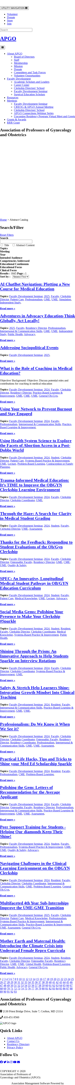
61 (50, 985)
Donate (11, 17)
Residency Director (36, 328)
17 (44, 979)
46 (71, 982)
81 (46, 988)
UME (54, 299)
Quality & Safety (17, 565)
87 (67, 988)
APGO (8, 38)
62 (53, 985)
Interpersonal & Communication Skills (21, 331)
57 (36, 985)
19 (51, 979)
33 (25, 982)
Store (10, 20)
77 (32, 988)
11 (23, 979)
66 (67, 985)
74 (22, 988)
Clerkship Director (10, 528)
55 (29, 985)
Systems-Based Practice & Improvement (47, 460)
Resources (12, 97)
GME (47, 299)
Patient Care (17, 299)
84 (57, 988)
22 (62, 979)
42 (57, 982)
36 (36, 982)
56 (32, 985)
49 (8, 985)
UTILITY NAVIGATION (13, 8)
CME (27, 395)
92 (11, 991)
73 (18, 988)
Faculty (55, 296)
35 (32, 982)
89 (1, 991)
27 (4, 982)
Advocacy (29, 334)
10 (20, 979)
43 (60, 982)
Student (55, 457)
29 (11, 982)
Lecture (12, 463)
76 (29, 988)
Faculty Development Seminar (30, 91)
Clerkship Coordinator (22, 500)
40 (50, 982)
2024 (47, 389)
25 (72, 979)
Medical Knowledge (26, 598)
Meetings (12, 100)
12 (27, 979)
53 (22, 985)
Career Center (21, 85)
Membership (21, 63)
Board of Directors (24, 56)
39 (46, 982)
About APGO (14, 53)
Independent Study (10, 302)
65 (64, 985)
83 (53, 988)
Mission (18, 66)
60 (46, 985)
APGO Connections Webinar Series (34, 113)
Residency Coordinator (23, 742)
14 (34, 979)
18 (48, 979)
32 (22, 982)
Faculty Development (19, 78)
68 (1, 988)
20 (55, 979)
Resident (65, 628)
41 (53, 982)
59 (43, 985)
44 (64, 982)
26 (1, 982)
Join (9, 23)
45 (67, 982)
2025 (47, 296)
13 (30, 979)
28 (8, 982)
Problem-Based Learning (31, 463)
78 (36, 988)
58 (39, 985)
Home (3, 219)
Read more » (7, 216)
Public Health (15, 334)
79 (39, 988)
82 (50, 988)
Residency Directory (18, 1044)
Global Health (33, 964)
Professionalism (33, 299)
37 (39, 982)
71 (11, 988)
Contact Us (13, 1041)
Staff (16, 59)
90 (4, 991)
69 (4, 988)
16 (41, 979)
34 (29, 982)
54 (25, 985)
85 (60, 988)
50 (11, 985)
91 (8, 991)
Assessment (35, 528)
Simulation (65, 299)
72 (15, 988)
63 (57, 985)
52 (18, 985)
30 (15, 982)
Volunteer (12, 14)
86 (64, 988)
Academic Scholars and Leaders (31, 81)
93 (15, 991)
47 (1, 985)
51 (15, 985)
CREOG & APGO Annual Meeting (33, 106)
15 (37, 979)
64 (60, 985)
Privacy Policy (15, 1047)
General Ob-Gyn (48, 395)
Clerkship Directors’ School (29, 88)
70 (8, 988)
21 (58, 979)
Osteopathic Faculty (21, 562)
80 (43, 988)
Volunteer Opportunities (27, 75)
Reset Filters (7, 234)
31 (18, 982)
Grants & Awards (16, 119)
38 (43, 982)
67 (71, 985)
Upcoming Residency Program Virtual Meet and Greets (44, 116)
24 (69, 979)
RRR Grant (13, 122)
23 (65, 979)
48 (4, 985)
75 (25, 988)
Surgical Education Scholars (29, 94)
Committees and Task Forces (30, 72)
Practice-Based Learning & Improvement (48, 924)
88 (71, 988)
